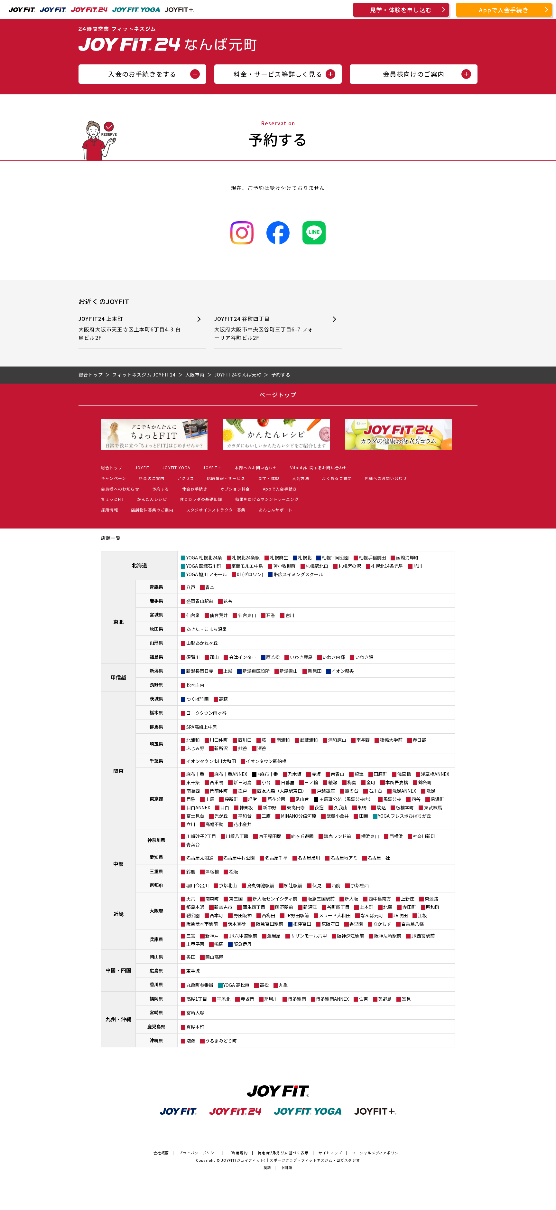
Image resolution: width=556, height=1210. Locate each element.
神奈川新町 (424, 836)
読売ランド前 (337, 836)
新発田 (314, 671)
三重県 (156, 871)
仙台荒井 (219, 615)
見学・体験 (268, 478)
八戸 (190, 587)
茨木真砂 (237, 923)
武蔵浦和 (309, 740)
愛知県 (156, 857)
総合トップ (111, 467)
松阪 (233, 871)
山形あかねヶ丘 (202, 643)
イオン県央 (342, 671)
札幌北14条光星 (387, 566)
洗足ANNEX (404, 790)
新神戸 (212, 935)
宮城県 (156, 614)
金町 (370, 782)
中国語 (286, 1167)
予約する (160, 488)
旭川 (417, 566)
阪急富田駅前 (269, 923)
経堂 (252, 799)
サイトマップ (330, 1152)
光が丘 (221, 816)
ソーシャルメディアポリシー (377, 1152)
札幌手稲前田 (372, 557)
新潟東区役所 (256, 671)
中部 (118, 864)
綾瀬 (332, 782)
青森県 (156, 587)
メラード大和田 (334, 915)
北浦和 (193, 740)
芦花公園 (276, 799)
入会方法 (300, 478)
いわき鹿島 (301, 657)
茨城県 (156, 698)
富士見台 (195, 816)
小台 (266, 782)
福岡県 (156, 998)
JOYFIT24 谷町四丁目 (263, 328)
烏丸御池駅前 (260, 885)
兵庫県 (156, 939)
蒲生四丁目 (254, 907)
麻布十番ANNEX (230, 774)
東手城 (193, 970)
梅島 (351, 782)
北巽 (387, 907)
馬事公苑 (392, 799)
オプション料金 (235, 488)
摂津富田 (302, 923)
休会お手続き (195, 488)
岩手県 (156, 600)
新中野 (269, 807)
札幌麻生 (279, 557)
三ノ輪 (311, 782)
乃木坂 (294, 774)
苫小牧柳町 (284, 566)
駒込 (381, 807)
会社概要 (161, 1152)
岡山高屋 (214, 957)
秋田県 (156, 628)
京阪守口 (330, 923)
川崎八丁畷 (237, 836)
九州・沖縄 (118, 1019)
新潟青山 (289, 671)
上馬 (209, 799)
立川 (190, 824)
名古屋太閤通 (199, 857)
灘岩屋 (274, 935)
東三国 (236, 898)
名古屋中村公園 (239, 857)
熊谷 (242, 748)
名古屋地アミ (343, 857)
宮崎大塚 (195, 1012)
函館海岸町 (407, 557)
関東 (118, 771)
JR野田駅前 (297, 915)
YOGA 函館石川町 (203, 566)
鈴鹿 (190, 871)
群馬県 (156, 726)
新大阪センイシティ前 (275, 898)
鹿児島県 (156, 1026)
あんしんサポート (276, 509)
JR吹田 (400, 915)
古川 (289, 615)
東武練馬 (433, 807)
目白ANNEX (198, 807)
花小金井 (243, 824)
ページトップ (277, 394)
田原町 (380, 774)
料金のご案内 (151, 478)
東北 (118, 621)
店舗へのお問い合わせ (386, 478)
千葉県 (156, 760)
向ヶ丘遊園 (302, 836)
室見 (406, 999)
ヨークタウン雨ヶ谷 (206, 713)
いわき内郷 (333, 657)
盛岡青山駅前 (199, 601)
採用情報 (109, 509)
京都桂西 (360, 885)
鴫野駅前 (284, 907)
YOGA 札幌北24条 (204, 557)
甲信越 (118, 677)
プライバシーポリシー (198, 1152)
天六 (190, 898)
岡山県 (156, 956)
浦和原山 (337, 740)
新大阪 (351, 898)
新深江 (310, 907)
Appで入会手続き (504, 9)
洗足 (430, 790)
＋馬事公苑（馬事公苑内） (346, 799)
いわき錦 (364, 657)
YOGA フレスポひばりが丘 (404, 816)
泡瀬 (190, 1040)
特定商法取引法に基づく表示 (283, 1152)
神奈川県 (156, 840)
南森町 (212, 898)
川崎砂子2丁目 (201, 836)
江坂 (422, 915)
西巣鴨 (216, 782)
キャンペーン (113, 478)
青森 (209, 587)
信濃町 (437, 799)
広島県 (156, 970)
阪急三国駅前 (321, 898)
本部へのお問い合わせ (256, 467)
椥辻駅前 (293, 885)
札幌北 (304, 557)
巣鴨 (361, 807)
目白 (224, 807)
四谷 (416, 799)
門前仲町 (219, 790)
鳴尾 (218, 944)
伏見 (316, 885)
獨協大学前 (391, 740)
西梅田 (268, 915)
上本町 (366, 907)
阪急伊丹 (243, 944)
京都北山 (228, 885)
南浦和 (283, 740)
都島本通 (195, 907)
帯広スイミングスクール (298, 574)
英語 (267, 1167)
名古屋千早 (276, 857)
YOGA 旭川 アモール (206, 574)
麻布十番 (195, 774)
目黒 (190, 799)
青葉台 (193, 844)
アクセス (185, 478)
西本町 (216, 915)
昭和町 (433, 907)
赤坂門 (247, 999)
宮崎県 (156, 1012)
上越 (227, 671)
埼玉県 (156, 743)
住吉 (363, 999)
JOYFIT (142, 467)
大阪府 (156, 910)
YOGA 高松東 (236, 985)
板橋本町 (405, 807)
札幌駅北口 (317, 566)
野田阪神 (243, 915)
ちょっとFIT (112, 499)
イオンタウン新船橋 (266, 761)
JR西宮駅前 (423, 935)
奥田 (190, 957)
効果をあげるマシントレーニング (267, 499)
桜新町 (231, 799)
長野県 (156, 684)
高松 (264, 985)
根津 (359, 774)
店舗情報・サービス (226, 478)
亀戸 (242, 790)
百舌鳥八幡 (412, 923)
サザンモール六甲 (309, 935)
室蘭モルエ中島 (247, 566)
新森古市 (223, 907)
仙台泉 (193, 615)
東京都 (156, 799)
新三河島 (243, 782)
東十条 (193, 782)
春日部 (419, 740)
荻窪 (319, 807)
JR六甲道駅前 (243, 935)
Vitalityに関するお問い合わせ (319, 467)
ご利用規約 (238, 1152)
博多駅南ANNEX (332, 999)
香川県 (156, 984)
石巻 (270, 615)
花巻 (227, 601)
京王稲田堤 (270, 836)
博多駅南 (297, 999)
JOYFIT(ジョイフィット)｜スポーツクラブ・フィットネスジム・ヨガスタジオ (290, 1160)
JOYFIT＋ (212, 467)
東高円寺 (296, 807)
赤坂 (316, 774)
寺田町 (409, 907)
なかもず (382, 923)
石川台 (375, 790)
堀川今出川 (197, 885)
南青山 (337, 774)
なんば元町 (372, 915)
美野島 (385, 999)
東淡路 (431, 898)
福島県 (156, 656)
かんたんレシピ (152, 499)
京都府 (156, 885)
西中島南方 (379, 898)
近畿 (118, 914)
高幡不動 (214, 824)
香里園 (356, 923)
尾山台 (302, 799)
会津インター (242, 657)
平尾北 (223, 999)
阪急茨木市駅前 (202, 923)
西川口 (245, 740)
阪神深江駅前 (350, 935)
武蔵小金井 (337, 816)
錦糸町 (425, 782)
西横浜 (396, 836)
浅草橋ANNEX (435, 774)
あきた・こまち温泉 (206, 629)
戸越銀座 (326, 790)
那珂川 (271, 999)
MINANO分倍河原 (298, 816)
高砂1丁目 (196, 999)
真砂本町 (195, 1027)
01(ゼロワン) (250, 574)
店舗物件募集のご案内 (152, 509)
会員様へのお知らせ (120, 488)
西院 (335, 885)
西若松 (273, 657)
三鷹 (266, 816)
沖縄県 (156, 1040)
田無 (363, 816)
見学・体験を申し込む (401, 9)
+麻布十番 (267, 774)
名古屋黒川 (309, 857)
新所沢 (221, 748)
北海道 (139, 565)
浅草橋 (404, 774)
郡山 (214, 657)
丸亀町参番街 (199, 985)
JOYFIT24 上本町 (130, 328)
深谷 (261, 748)
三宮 (190, 935)
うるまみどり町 (221, 1040)
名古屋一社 (378, 857)
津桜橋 (212, 871)
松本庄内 (195, 685)
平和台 (245, 816)
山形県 (156, 642)
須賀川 (193, 657)
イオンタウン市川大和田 (211, 761)
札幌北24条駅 (246, 557)
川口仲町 (219, 740)
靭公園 (193, 915)
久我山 (341, 807)
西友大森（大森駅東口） (282, 790)
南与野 (363, 740)
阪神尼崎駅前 (387, 935)
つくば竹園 (197, 699)
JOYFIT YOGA (176, 467)
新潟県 (156, 670)
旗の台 (351, 790)
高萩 (223, 699)
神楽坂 (246, 807)
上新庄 (407, 898)
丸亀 (283, 985)
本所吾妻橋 (396, 782)
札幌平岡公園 (335, 557)
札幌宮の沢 (349, 566)
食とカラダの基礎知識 (201, 499)
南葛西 (193, 790)
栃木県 (156, 712)
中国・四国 (118, 970)
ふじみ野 (195, 748)
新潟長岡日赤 (199, 671)
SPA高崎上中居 (201, 727)
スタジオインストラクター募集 (216, 509)
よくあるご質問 (337, 478)
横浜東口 (370, 836)
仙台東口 (247, 615)
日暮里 (287, 782)
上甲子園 (195, 944)
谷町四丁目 (338, 907)
